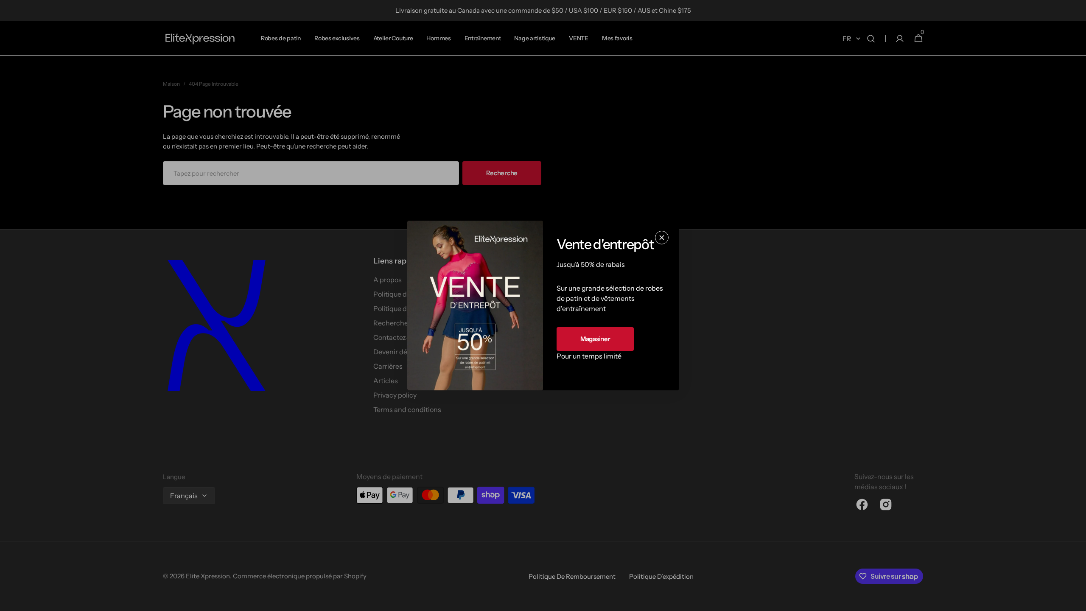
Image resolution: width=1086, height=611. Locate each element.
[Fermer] (662, 237)
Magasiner (595, 339)
